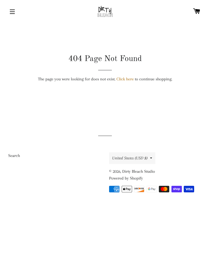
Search (14, 155)
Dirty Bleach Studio (138, 171)
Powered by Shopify (126, 178)
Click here (125, 79)
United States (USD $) (129, 158)
